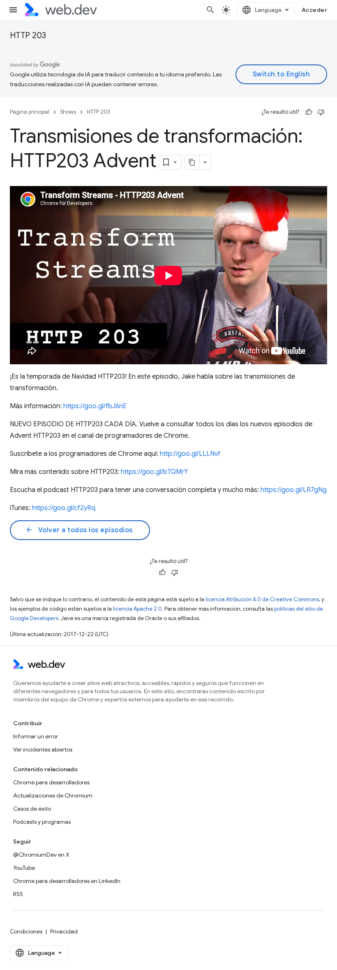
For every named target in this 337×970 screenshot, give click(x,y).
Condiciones (26, 931)
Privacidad (64, 931)
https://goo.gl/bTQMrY (154, 472)
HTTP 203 (28, 35)
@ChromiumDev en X (41, 854)
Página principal (29, 111)
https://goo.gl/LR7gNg (294, 490)
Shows (68, 111)
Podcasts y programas (42, 821)
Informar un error (35, 736)
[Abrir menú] (13, 10)
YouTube (24, 867)
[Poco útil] (321, 112)
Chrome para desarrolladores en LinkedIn (66, 881)
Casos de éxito (32, 808)
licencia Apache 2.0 (137, 608)
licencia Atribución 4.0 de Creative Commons (262, 599)
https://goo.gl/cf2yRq (63, 508)
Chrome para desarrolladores (51, 782)
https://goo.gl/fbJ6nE (95, 406)
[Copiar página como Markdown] (192, 162)
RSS (18, 894)
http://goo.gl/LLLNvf (190, 454)
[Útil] (308, 112)
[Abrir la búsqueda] (210, 10)
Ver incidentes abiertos (42, 749)
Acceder (315, 10)
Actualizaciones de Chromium (52, 795)
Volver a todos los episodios (79, 530)
